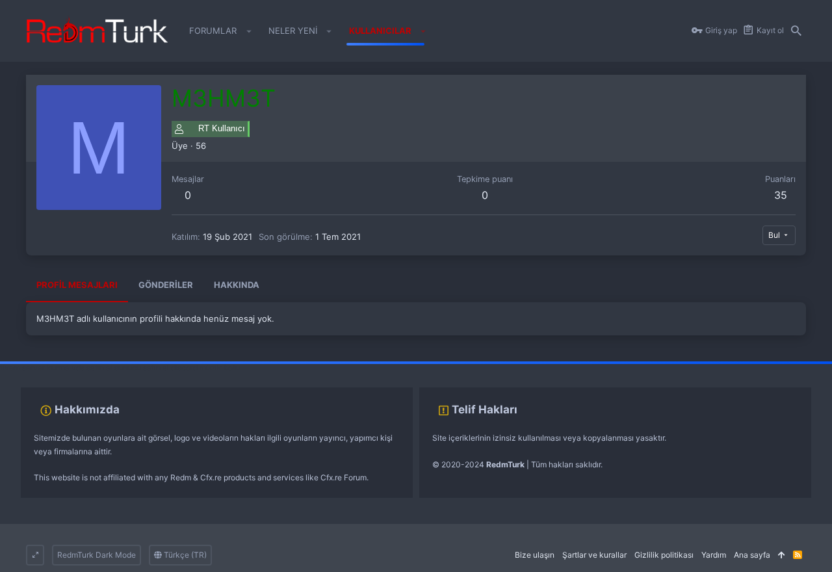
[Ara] (796, 31)
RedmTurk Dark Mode (96, 555)
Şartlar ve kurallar (594, 555)
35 (780, 195)
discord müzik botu (205, 367)
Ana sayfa (752, 555)
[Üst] (781, 555)
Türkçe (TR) (184, 555)
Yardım (713, 555)
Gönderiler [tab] (165, 285)
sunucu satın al (141, 367)
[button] (248, 31)
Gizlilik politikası (664, 555)
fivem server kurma (35, 367)
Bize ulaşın (534, 555)
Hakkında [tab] (236, 285)
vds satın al (92, 367)
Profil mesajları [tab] (77, 285)
